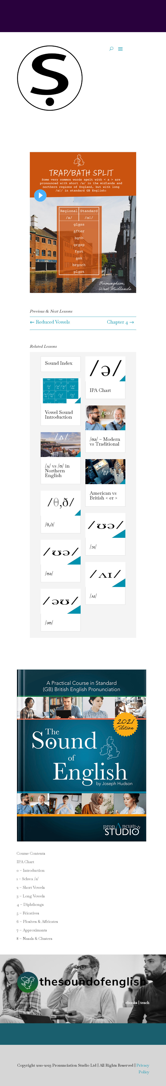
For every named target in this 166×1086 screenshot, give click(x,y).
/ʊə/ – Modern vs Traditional (105, 441)
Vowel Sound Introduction (59, 414)
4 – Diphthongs (30, 904)
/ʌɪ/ (93, 596)
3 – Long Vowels (31, 896)
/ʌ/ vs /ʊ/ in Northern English (57, 470)
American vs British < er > (104, 495)
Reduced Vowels (50, 322)
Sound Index (58, 363)
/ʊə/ (49, 573)
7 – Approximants (32, 930)
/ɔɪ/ (93, 547)
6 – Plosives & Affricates (37, 921)
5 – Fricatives (28, 913)
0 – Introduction (31, 870)
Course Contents (31, 853)
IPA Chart (100, 390)
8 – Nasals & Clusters (34, 938)
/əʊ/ (49, 623)
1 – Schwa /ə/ (27, 878)
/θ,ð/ (49, 524)
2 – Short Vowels (31, 887)
